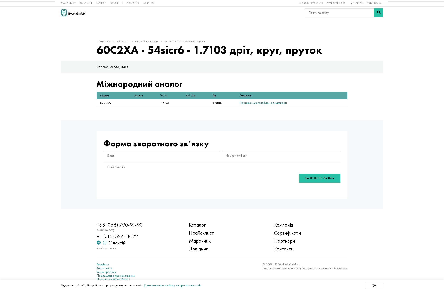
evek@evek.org (336, 3)
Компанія (86, 3)
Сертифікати (287, 233)
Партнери (284, 241)
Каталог (101, 3)
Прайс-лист (68, 3)
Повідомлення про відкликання (116, 276)
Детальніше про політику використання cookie (172, 285)
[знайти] (378, 12)
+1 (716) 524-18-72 (117, 236)
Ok (374, 285)
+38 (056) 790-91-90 (311, 3)
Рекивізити (103, 264)
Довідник (133, 3)
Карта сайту (104, 268)
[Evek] (73, 12)
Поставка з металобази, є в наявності (263, 103)
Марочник (116, 3)
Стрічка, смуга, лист (112, 66)
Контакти (149, 3)
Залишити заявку (320, 178)
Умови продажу (106, 272)
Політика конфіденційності (113, 279)
